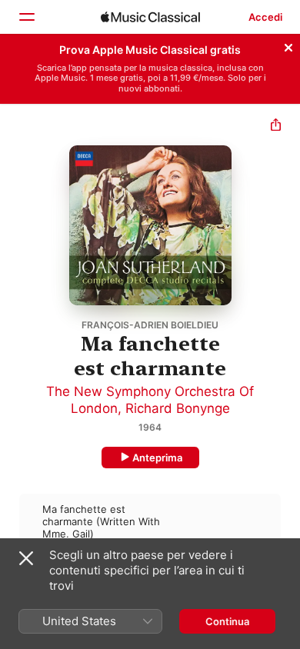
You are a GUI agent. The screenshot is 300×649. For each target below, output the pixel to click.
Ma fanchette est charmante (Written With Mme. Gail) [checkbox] (101, 521)
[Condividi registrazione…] (276, 126)
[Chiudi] (288, 45)
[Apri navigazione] (26, 17)
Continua (227, 621)
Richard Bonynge (177, 408)
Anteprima (157, 457)
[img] (150, 17)
